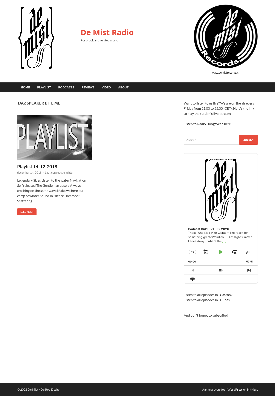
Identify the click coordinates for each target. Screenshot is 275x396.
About (123, 87)
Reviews (87, 87)
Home (25, 87)
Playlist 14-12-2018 (37, 166)
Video (106, 87)
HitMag (252, 389)
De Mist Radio (107, 32)
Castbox (226, 295)
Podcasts (66, 87)
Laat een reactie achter (59, 172)
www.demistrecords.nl (225, 72)
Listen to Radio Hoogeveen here (207, 124)
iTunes (225, 300)
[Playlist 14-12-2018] (54, 137)
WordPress (235, 389)
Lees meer (25, 210)
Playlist (44, 87)
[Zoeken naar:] (221, 140)
